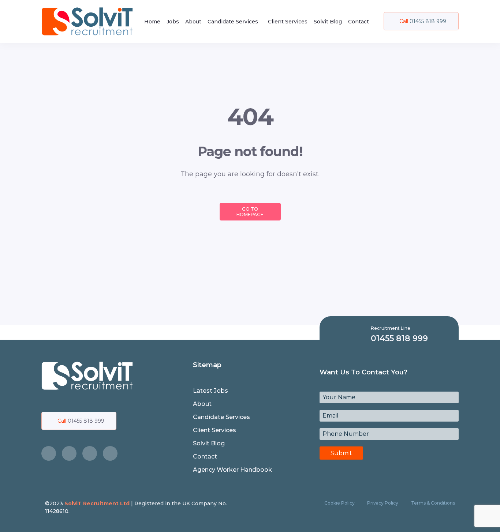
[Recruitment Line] (360, 334)
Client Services (287, 21)
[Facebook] (48, 453)
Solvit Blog (328, 21)
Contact (358, 21)
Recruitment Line (390, 328)
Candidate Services (233, 21)
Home (152, 21)
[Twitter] (69, 453)
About (193, 21)
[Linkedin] (110, 453)
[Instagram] (89, 453)
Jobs (173, 21)
